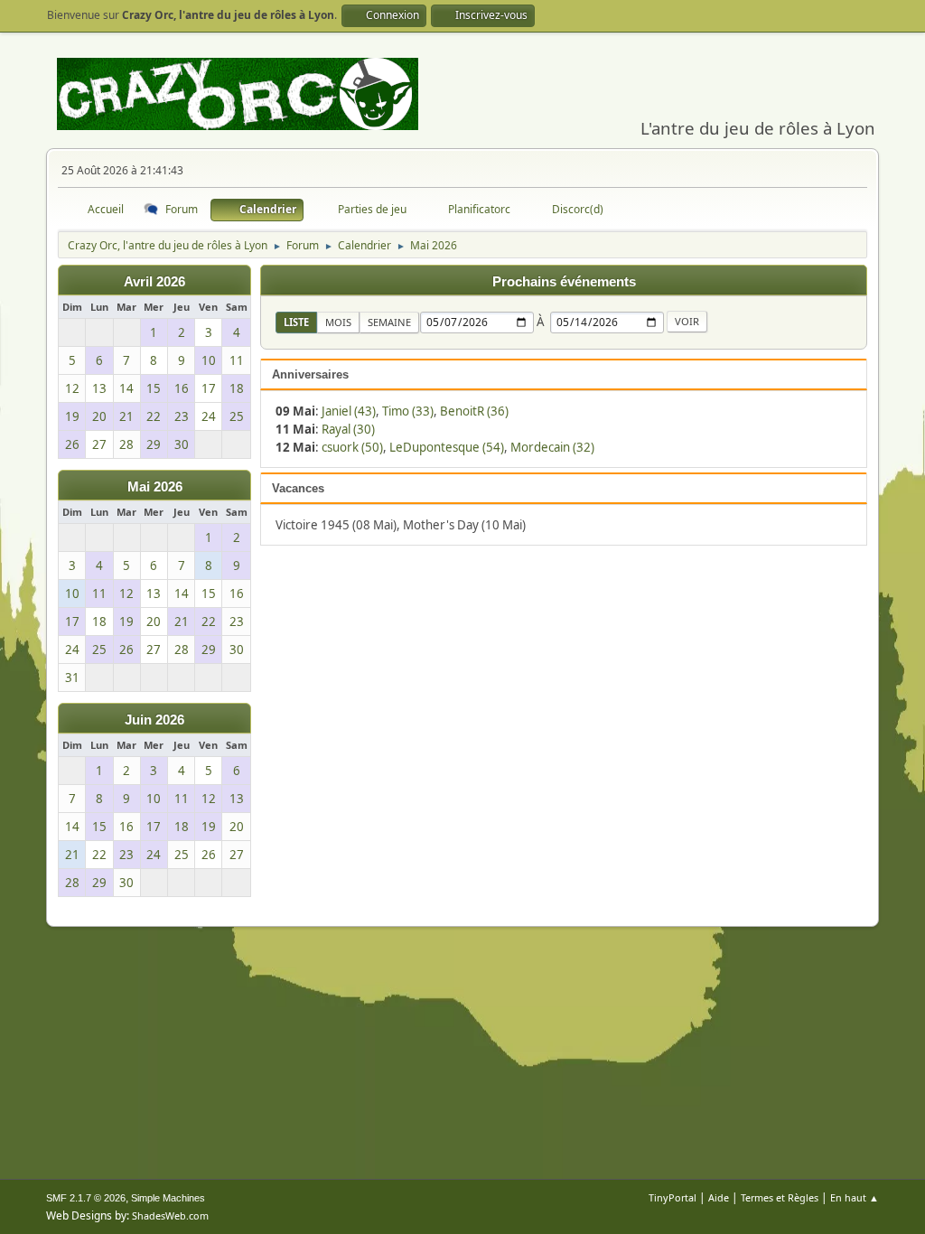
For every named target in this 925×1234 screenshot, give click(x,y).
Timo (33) (408, 411)
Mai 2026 (154, 487)
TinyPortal (672, 1197)
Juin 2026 (154, 720)
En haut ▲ (854, 1197)
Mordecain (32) (552, 447)
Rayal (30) (348, 429)
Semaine (389, 322)
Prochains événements (564, 282)
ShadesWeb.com (170, 1215)
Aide (718, 1197)
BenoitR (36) (474, 411)
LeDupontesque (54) (446, 447)
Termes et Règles (779, 1197)
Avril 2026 (154, 282)
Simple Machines (168, 1197)
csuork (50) (352, 447)
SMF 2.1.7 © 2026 (86, 1197)
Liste (296, 322)
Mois (338, 322)
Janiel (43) (349, 411)
